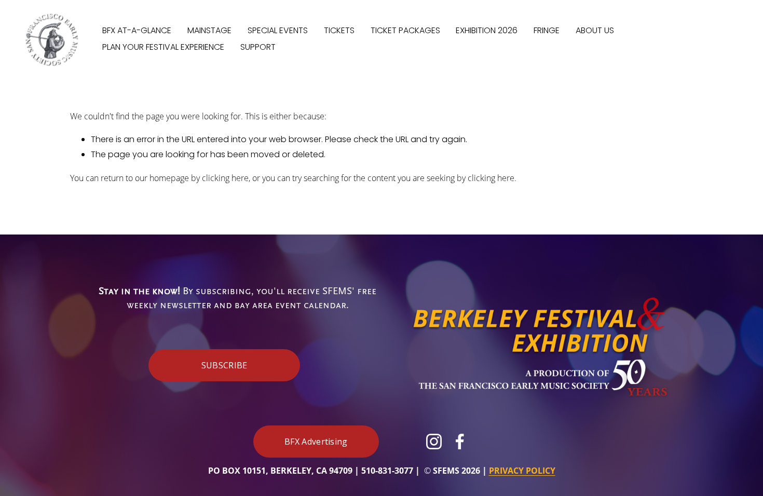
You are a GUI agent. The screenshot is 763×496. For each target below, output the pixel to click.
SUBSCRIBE (224, 365)
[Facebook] (460, 441)
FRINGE (547, 30)
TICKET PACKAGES (405, 30)
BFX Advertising (316, 441)
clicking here (225, 177)
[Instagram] (434, 441)
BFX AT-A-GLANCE (136, 30)
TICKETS (339, 30)
